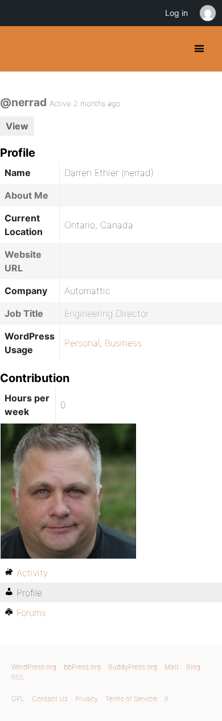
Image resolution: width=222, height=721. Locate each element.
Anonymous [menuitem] (207, 13)
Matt (172, 667)
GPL (17, 698)
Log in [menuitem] (176, 13)
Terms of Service (131, 698)
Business (123, 343)
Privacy (86, 698)
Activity (32, 573)
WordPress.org (33, 667)
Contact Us (50, 698)
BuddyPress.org (18, 49)
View (17, 126)
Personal (82, 343)
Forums (31, 612)
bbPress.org (82, 667)
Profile (29, 592)
